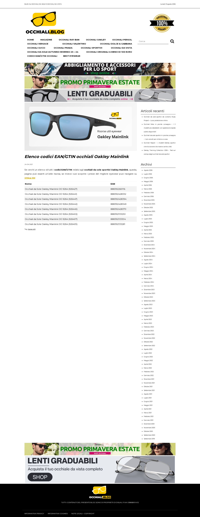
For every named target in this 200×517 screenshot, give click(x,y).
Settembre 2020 (149, 435)
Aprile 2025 (148, 230)
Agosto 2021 (148, 394)
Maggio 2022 (148, 360)
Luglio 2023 (148, 308)
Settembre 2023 (149, 301)
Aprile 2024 (148, 275)
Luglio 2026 (148, 174)
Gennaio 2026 (149, 196)
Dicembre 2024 (149, 245)
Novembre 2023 (149, 293)
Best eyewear (71, 56)
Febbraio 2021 (148, 416)
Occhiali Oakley (96, 39)
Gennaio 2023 (149, 331)
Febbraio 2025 (149, 237)
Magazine (46, 39)
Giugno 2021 (148, 401)
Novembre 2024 (149, 249)
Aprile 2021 (147, 409)
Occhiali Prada (63, 48)
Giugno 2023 (148, 312)
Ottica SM (29, 178)
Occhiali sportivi (91, 48)
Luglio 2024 (148, 263)
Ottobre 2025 (148, 207)
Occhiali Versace (37, 43)
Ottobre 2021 (148, 386)
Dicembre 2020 (149, 424)
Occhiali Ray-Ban (69, 39)
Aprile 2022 (148, 364)
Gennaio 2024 (149, 286)
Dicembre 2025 (149, 200)
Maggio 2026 (148, 181)
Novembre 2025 (149, 204)
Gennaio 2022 (149, 375)
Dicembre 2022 (149, 334)
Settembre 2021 (149, 390)
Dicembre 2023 (149, 290)
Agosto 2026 (148, 170)
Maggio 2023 (148, 316)
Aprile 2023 (148, 319)
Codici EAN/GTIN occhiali (42, 56)
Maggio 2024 (148, 271)
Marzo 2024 (148, 278)
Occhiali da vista (121, 48)
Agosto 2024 (148, 260)
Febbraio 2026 (149, 193)
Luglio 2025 (148, 219)
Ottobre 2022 (148, 342)
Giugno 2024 (148, 267)
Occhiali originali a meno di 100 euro (109, 52)
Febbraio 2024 (149, 282)
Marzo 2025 (148, 234)
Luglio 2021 (148, 398)
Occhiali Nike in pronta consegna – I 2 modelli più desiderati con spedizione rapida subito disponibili (160, 128)
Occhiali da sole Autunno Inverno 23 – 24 (52, 52)
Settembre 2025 (149, 211)
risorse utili (32, 229)
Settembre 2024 (149, 256)
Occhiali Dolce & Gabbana (116, 43)
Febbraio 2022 (149, 372)
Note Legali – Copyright (82, 514)
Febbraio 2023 (149, 327)
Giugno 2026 (148, 178)
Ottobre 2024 (148, 252)
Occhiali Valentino (74, 43)
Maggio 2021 (148, 405)
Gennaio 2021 (148, 420)
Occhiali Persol (122, 39)
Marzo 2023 (148, 323)
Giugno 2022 (148, 357)
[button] (172, 41)
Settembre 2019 (149, 439)
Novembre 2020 (149, 428)
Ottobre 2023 (148, 297)
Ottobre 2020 (148, 431)
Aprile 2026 (148, 185)
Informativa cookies (58, 514)
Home (30, 39)
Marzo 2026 (148, 189)
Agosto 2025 (148, 215)
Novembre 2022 (149, 338)
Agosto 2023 (148, 304)
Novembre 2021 (149, 383)
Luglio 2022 (148, 353)
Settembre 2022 (149, 346)
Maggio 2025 (148, 226)
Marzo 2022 (148, 368)
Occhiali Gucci (36, 48)
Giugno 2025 (148, 222)
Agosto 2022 (148, 349)
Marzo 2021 (148, 413)
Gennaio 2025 (149, 241)
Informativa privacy (34, 514)
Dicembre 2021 (149, 379)
